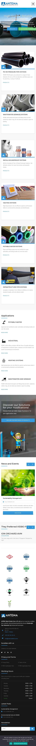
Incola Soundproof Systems (14, 160)
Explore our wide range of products (18, 420)
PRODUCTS (12, 29)
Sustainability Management (9, 709)
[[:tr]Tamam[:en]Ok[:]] (34, 741)
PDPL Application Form (25, 666)
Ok (11, 743)
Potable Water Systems (12, 246)
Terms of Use (22, 662)
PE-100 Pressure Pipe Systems (14, 72)
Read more (4, 332)
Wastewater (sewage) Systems (15, 114)
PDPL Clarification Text (8, 666)
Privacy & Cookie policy (20, 743)
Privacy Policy (5, 662)
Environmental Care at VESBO (10, 715)
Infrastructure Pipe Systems (15, 287)
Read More (18, 513)
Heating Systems (9, 203)
